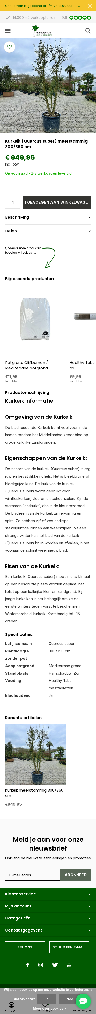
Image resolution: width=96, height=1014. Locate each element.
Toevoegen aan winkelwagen (57, 202)
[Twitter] (55, 965)
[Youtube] (69, 965)
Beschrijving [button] (17, 217)
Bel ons (25, 947)
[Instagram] (40, 965)
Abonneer (76, 874)
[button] (7, 30)
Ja (47, 999)
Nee (70, 999)
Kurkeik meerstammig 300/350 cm (34, 792)
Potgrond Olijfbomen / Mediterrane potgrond (26, 365)
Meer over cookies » (49, 1008)
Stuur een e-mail (69, 947)
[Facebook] (27, 965)
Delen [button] (11, 231)
